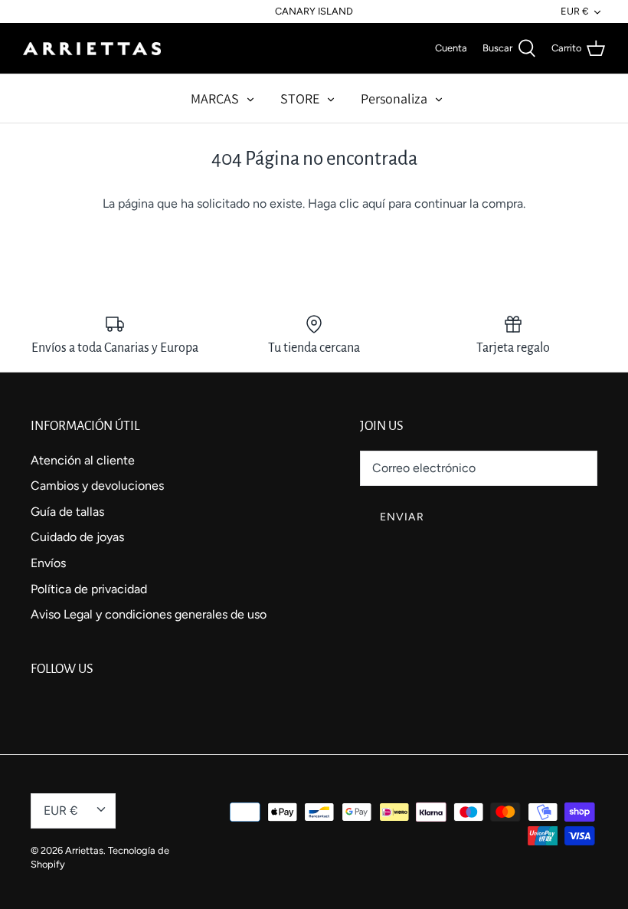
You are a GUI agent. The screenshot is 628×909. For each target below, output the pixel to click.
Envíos (48, 563)
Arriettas (84, 850)
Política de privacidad (89, 589)
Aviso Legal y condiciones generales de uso (149, 614)
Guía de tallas (67, 511)
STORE (299, 98)
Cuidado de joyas (77, 537)
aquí (373, 203)
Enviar (402, 516)
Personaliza (394, 98)
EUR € (574, 11)
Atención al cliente (83, 460)
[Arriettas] (92, 48)
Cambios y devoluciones (97, 485)
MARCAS (215, 98)
